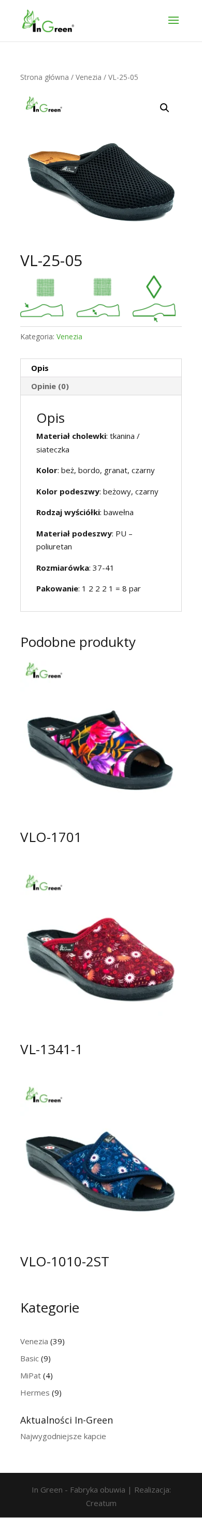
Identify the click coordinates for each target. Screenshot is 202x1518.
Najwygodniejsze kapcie (63, 1436)
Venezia (89, 77)
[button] (164, 108)
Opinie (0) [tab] (50, 386)
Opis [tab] (40, 368)
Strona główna (44, 77)
